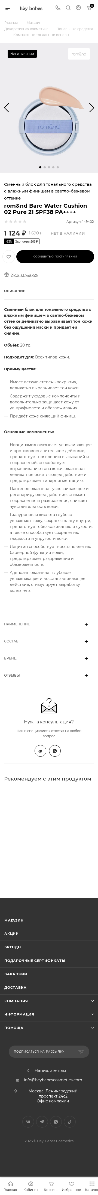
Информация (19, 1014)
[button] (40, 167)
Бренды (13, 947)
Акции (11, 934)
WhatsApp (55, 751)
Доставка (15, 987)
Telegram (40, 751)
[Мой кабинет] (78, 8)
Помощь (13, 1028)
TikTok (70, 1122)
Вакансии (15, 974)
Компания (16, 1001)
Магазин (14, 920)
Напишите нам (50, 1071)
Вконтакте (28, 1122)
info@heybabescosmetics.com (53, 1080)
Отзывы (12, 675)
